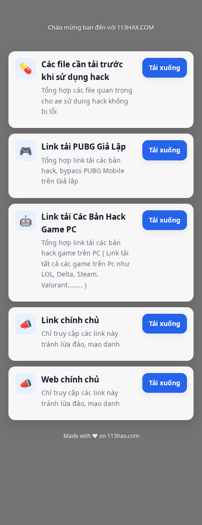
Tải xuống (164, 67)
